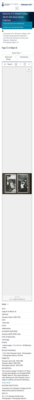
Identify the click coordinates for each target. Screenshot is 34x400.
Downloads (24, 57)
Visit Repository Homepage (13, 24)
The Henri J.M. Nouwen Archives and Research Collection (15, 39)
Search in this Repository (13, 27)
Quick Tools (16, 53)
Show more (6, 383)
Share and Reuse (8, 58)
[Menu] (17, 8)
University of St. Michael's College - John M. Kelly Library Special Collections (17, 35)
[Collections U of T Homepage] (3, 31)
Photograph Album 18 (10, 42)
